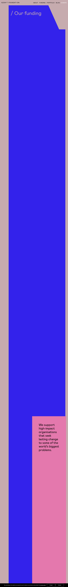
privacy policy (43, 585)
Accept (51, 585)
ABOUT (35, 2)
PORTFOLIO (51, 2)
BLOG (58, 2)
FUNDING (42, 2)
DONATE (64, 2)
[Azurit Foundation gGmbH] (10, 2)
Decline (59, 585)
